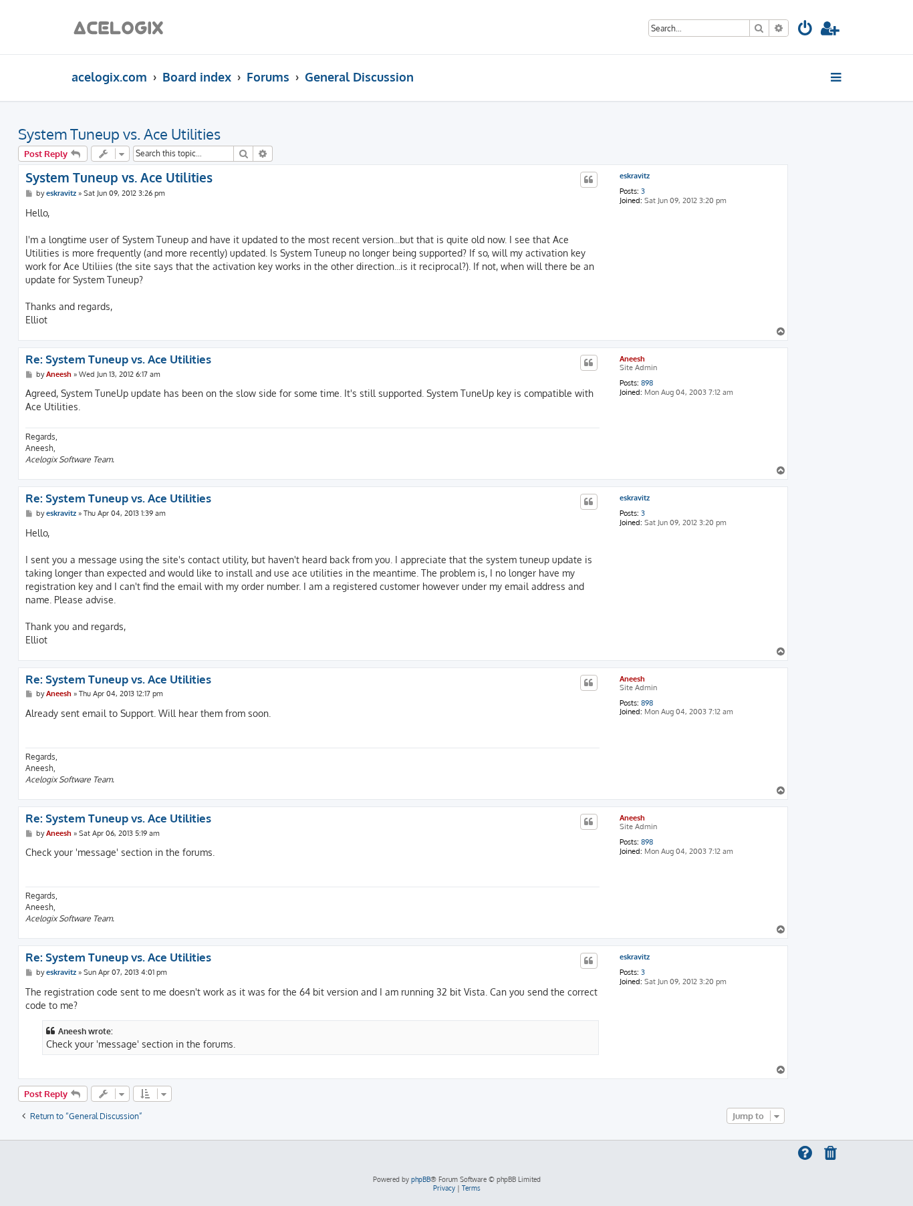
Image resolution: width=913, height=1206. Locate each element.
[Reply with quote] (589, 180)
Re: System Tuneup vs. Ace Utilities (118, 359)
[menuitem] (805, 30)
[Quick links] (837, 76)
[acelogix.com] (123, 27)
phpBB (420, 1179)
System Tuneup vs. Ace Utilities (119, 133)
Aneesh (632, 358)
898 (647, 383)
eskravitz (635, 176)
